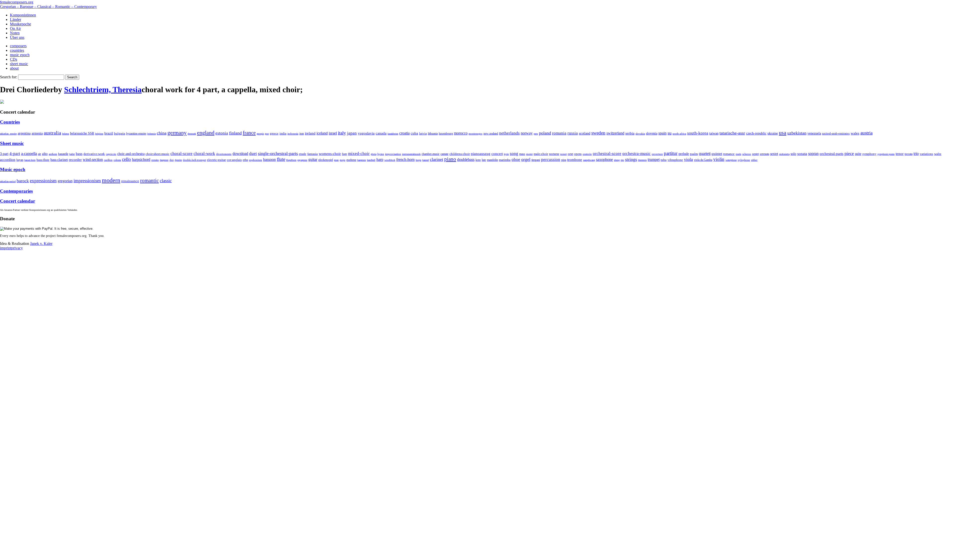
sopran (813, 153)
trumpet (654, 159)
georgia (260, 133)
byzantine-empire (136, 133)
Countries (10, 122)
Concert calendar (17, 201)
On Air (15, 28)
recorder (75, 159)
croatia (404, 133)
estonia (221, 133)
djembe (178, 160)
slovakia (640, 133)
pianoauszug (480, 154)
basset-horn (30, 160)
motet (529, 153)
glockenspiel (325, 160)
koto (478, 159)
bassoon (269, 159)
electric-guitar (216, 160)
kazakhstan (393, 133)
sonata (802, 153)
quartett (705, 153)
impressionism (87, 180)
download (240, 153)
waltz (937, 154)
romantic (149, 180)
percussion (550, 159)
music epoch (20, 55)
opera (578, 154)
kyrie (506, 154)
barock (23, 180)
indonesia (292, 133)
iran (301, 133)
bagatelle (63, 154)
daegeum (164, 160)
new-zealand (490, 133)
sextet (774, 154)
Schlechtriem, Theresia (103, 89)
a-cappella (29, 153)
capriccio (111, 153)
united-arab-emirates (836, 133)
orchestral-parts (831, 154)
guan (336, 160)
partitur (670, 153)
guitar (312, 159)
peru (536, 133)
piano (450, 159)
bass (79, 154)
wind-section (93, 159)
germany (177, 133)
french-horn (405, 159)
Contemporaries (16, 191)
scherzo (746, 153)
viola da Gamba (703, 160)
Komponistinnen (23, 15)
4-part (14, 153)
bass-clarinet (59, 160)
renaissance (130, 181)
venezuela (814, 133)
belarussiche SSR (82, 133)
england (205, 133)
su (670, 133)
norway (527, 133)
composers (18, 46)
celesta (117, 159)
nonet (563, 153)
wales (855, 133)
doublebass (466, 159)
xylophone (744, 160)
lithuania (433, 133)
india (282, 133)
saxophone (604, 159)
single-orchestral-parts (278, 153)
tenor (900, 154)
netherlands (509, 133)
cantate (444, 154)
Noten (15, 33)
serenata (764, 154)
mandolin (492, 160)
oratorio (587, 153)
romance (729, 154)
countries (17, 50)
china (161, 133)
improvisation (393, 153)
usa (782, 133)
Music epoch (12, 169)
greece (274, 133)
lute (484, 160)
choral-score (181, 153)
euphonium (255, 159)
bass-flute (43, 160)
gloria (373, 154)
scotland (584, 133)
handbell (371, 160)
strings (631, 159)
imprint (5, 248)
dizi (171, 159)
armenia (37, 133)
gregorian (65, 181)
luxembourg (446, 133)
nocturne (554, 154)
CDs (13, 59)
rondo (738, 154)
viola (688, 159)
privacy (17, 248)
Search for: (8, 77)
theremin (642, 160)
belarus (65, 133)
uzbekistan (796, 133)
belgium (99, 133)
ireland (310, 133)
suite (858, 154)
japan (352, 133)
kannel (425, 160)
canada (381, 133)
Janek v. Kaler (41, 243)
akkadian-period (8, 181)
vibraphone (675, 160)
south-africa (679, 133)
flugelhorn (291, 160)
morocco (461, 133)
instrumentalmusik (411, 154)
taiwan (713, 133)
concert (497, 154)
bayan (19, 160)
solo (793, 154)
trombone (574, 160)
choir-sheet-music (157, 154)
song (514, 153)
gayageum (302, 160)
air (39, 154)
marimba (505, 160)
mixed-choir (359, 153)
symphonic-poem (886, 154)
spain (662, 133)
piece (849, 153)
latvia (423, 133)
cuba (414, 133)
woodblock (389, 160)
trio (916, 153)
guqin (342, 160)
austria (866, 132)
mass (522, 154)
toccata (909, 154)
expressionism (43, 180)
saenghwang (589, 160)
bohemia (151, 133)
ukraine (772, 133)
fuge (344, 154)
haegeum (361, 160)
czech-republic (756, 133)
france (249, 133)
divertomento (224, 153)
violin (718, 159)
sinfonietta (784, 154)
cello (126, 159)
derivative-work (94, 154)
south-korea (697, 133)
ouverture (657, 153)
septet (755, 154)
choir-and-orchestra (131, 154)
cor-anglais (234, 160)
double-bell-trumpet (194, 159)
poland (545, 133)
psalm (694, 154)
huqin (418, 160)
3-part (4, 154)
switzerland (615, 133)
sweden (598, 132)
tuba (664, 160)
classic (166, 180)
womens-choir (330, 154)
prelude (683, 154)
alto (45, 154)
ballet (72, 154)
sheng (617, 160)
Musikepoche (20, 24)
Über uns (17, 37)
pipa (563, 160)
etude (302, 154)
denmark (192, 133)
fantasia (312, 154)
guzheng (351, 160)
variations (926, 154)
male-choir (541, 154)
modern (111, 180)
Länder (15, 19)
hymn (380, 153)
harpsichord (141, 159)
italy (342, 132)
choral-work (204, 153)
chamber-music (430, 154)
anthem (53, 153)
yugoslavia (366, 133)
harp (379, 159)
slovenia (651, 133)
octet (570, 154)
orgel (525, 159)
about (14, 68)
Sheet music (12, 143)
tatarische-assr (732, 133)
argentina (24, 133)
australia (52, 132)
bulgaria (119, 133)
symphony (869, 154)
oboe (516, 159)
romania (559, 133)
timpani (535, 160)
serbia (630, 133)
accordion (7, 159)
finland (235, 133)
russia (572, 133)
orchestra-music (636, 153)
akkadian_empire (8, 133)
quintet (717, 154)
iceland (322, 133)
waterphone (731, 160)
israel (333, 133)
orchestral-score (607, 153)
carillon (108, 160)
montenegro (475, 133)
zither (754, 159)
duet (253, 153)
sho (622, 160)
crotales (155, 160)
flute (281, 159)
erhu (245, 160)
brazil (108, 133)
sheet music (19, 64)
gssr (267, 133)
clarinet (436, 159)
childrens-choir (459, 154)
